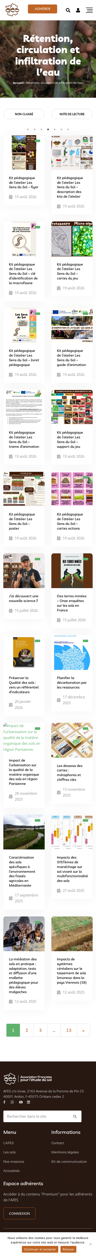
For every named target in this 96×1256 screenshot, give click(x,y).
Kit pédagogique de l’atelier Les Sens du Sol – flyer (23, 182)
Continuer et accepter (40, 1249)
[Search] (68, 10)
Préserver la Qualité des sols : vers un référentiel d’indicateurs (24, 685)
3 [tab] (41, 129)
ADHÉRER (42, 9)
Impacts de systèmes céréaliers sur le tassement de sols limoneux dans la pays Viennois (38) (72, 971)
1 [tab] (28, 129)
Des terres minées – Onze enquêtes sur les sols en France (71, 603)
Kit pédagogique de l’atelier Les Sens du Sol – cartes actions (70, 521)
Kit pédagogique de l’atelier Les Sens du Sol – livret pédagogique (24, 357)
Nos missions (13, 1161)
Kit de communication (69, 1161)
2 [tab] (34, 129)
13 (68, 1030)
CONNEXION (19, 1213)
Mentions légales (65, 1152)
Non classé (24, 114)
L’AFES (8, 1143)
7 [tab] (68, 129)
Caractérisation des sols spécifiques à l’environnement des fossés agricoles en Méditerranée (22, 871)
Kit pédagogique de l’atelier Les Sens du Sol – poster (22, 521)
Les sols (9, 1152)
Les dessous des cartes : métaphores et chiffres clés (69, 772)
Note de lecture (72, 114)
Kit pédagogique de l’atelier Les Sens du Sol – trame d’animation (24, 439)
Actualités (11, 1170)
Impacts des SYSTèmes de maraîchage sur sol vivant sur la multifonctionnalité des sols (72, 869)
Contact (57, 1143)
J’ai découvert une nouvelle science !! (23, 598)
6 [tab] (61, 129)
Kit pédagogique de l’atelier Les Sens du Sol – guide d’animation (71, 357)
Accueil (18, 83)
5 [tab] (54, 129)
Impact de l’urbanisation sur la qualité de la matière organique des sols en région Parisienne (24, 772)
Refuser (68, 1249)
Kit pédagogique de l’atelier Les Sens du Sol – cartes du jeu (70, 271)
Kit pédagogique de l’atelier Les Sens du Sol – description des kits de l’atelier (70, 187)
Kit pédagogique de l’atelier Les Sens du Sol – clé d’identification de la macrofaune (23, 273)
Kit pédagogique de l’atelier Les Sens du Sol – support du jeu (70, 439)
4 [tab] (48, 129)
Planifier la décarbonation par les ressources (72, 682)
